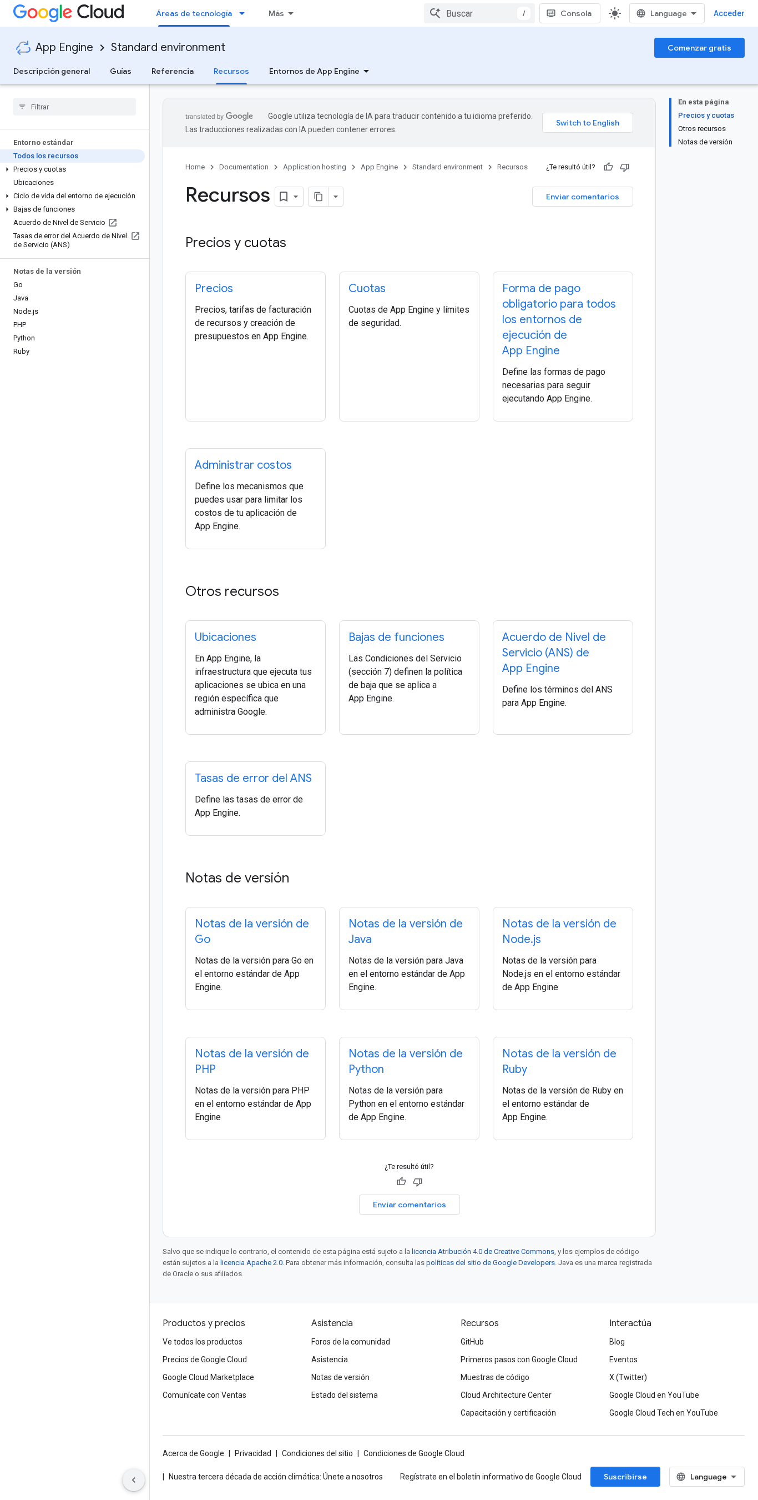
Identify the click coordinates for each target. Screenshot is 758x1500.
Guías (121, 71)
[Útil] (608, 167)
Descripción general (51, 71)
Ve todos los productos (202, 1341)
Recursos (231, 71)
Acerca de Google (193, 1453)
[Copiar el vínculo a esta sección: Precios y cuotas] (297, 243)
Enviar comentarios (582, 197)
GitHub (472, 1341)
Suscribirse (625, 1477)
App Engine (64, 47)
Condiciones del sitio (317, 1453)
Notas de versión (340, 1377)
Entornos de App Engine (314, 71)
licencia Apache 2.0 (251, 1262)
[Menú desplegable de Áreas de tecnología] (245, 13)
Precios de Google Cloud (205, 1359)
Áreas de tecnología (194, 13)
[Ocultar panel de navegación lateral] (134, 1480)
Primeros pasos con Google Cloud (519, 1359)
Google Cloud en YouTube (654, 1395)
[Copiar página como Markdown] (319, 196)
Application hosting (314, 167)
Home (195, 167)
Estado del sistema (344, 1395)
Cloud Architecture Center (506, 1395)
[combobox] (479, 13)
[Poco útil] (624, 167)
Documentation (244, 167)
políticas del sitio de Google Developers (490, 1262)
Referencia (172, 71)
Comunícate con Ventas (204, 1395)
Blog (617, 1341)
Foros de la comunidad (350, 1341)
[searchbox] (74, 107)
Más (276, 13)
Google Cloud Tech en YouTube (663, 1412)
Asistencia (329, 1359)
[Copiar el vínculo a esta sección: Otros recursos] (293, 592)
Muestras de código (495, 1377)
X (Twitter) (628, 1377)
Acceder (729, 13)
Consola (576, 13)
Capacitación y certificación (508, 1412)
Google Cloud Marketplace (208, 1377)
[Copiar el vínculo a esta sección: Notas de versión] (300, 879)
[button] (72, 169)
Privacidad (253, 1453)
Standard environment (168, 47)
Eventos (623, 1359)
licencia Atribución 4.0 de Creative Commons (483, 1251)
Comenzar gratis (699, 48)
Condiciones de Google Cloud (413, 1453)
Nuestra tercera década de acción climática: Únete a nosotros (276, 1476)
